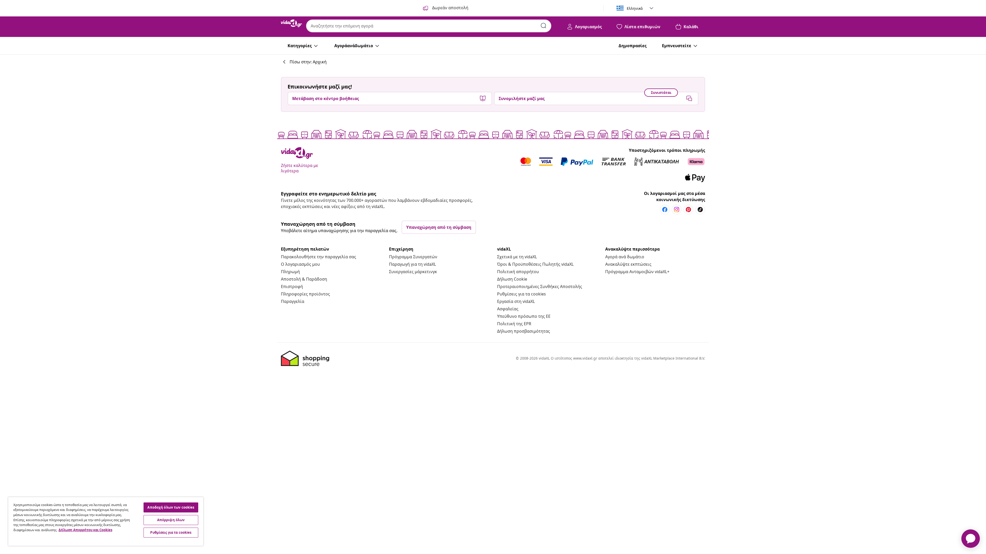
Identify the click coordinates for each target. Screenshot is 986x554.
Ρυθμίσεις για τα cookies (521, 294)
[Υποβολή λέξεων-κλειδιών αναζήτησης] (543, 26)
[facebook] (664, 209)
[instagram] (676, 209)
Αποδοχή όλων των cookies (170, 507)
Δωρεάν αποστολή (449, 8)
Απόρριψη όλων (171, 520)
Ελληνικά (635, 8)
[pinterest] (688, 209)
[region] (105, 521)
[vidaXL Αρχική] (291, 23)
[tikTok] (700, 209)
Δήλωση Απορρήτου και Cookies (85, 530)
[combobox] (428, 25)
